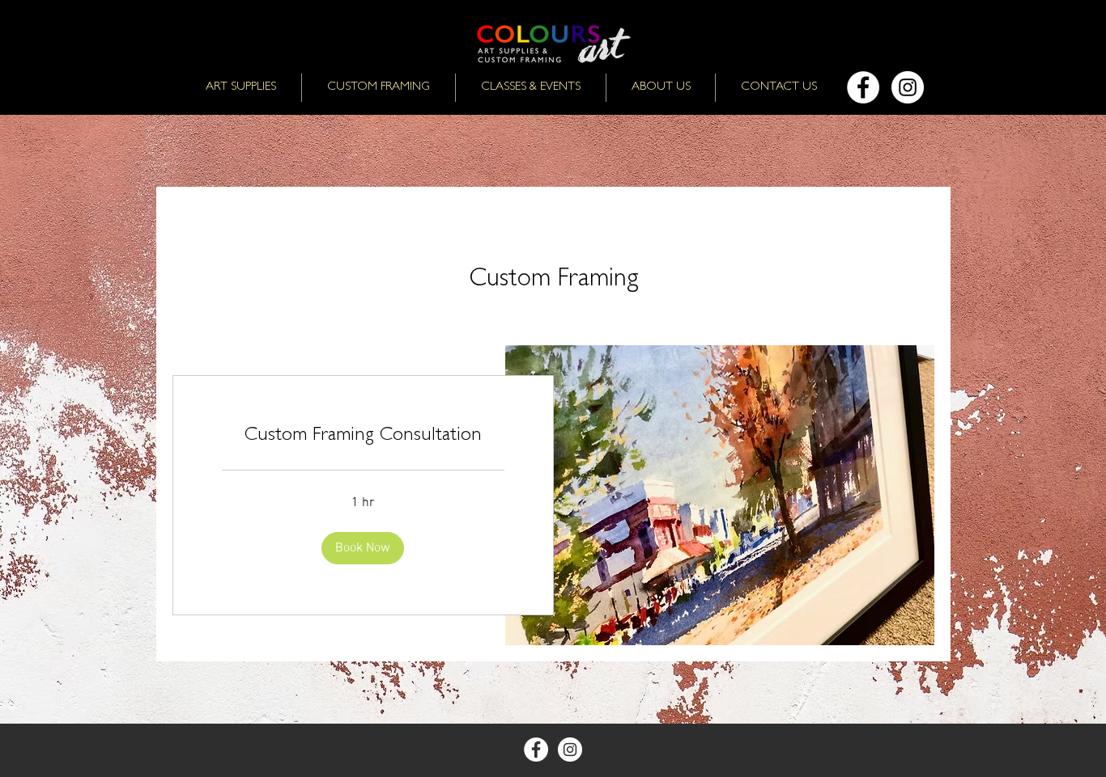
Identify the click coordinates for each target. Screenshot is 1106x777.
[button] (362, 548)
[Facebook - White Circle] (863, 87)
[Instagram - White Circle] (907, 87)
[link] (363, 437)
